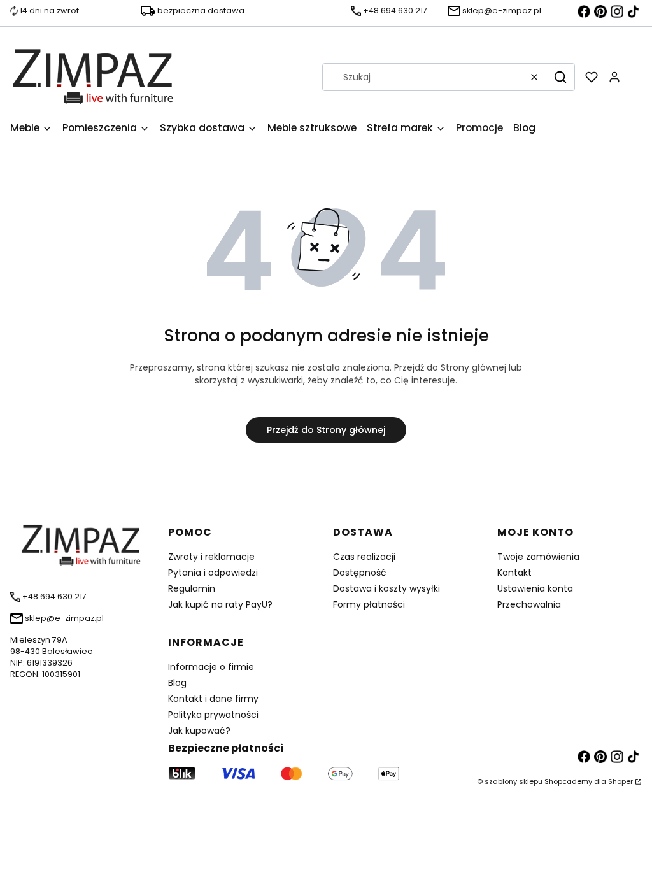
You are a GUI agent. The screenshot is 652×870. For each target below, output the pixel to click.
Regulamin (191, 588)
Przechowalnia (529, 604)
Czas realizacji (364, 556)
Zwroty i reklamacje (211, 556)
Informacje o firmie (211, 666)
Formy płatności (369, 604)
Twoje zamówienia (538, 556)
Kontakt (514, 572)
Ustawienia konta (535, 588)
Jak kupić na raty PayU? (220, 604)
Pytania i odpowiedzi (213, 572)
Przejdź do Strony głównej (326, 430)
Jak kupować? (199, 730)
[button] (560, 77)
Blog (177, 682)
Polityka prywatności (213, 714)
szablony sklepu (513, 781)
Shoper (620, 781)
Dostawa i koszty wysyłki (386, 588)
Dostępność (359, 572)
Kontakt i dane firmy (213, 698)
